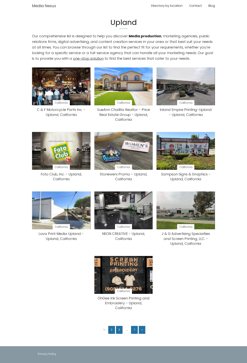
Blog (211, 5)
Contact (195, 5)
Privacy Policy (47, 354)
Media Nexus (44, 6)
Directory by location (167, 5)
